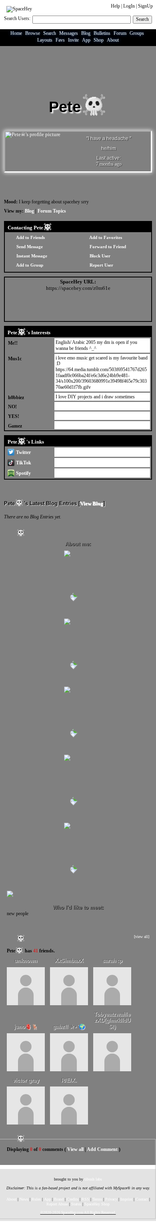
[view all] (141, 936)
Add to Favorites (105, 237)
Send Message (29, 246)
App (86, 40)
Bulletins (102, 33)
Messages (68, 33)
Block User (99, 255)
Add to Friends (30, 237)
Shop (99, 40)
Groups (137, 33)
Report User (100, 265)
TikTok (23, 463)
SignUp (145, 6)
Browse (32, 33)
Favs (60, 40)
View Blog (91, 503)
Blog (85, 33)
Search (142, 19)
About (113, 40)
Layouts (44, 40)
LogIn (129, 6)
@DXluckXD (69, 451)
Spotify (23, 473)
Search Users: (17, 18)
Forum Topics (52, 211)
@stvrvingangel (71, 462)
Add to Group (29, 265)
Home (16, 33)
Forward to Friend (107, 246)
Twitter (23, 452)
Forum (120, 33)
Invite (73, 40)
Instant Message (31, 255)
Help (115, 6)
